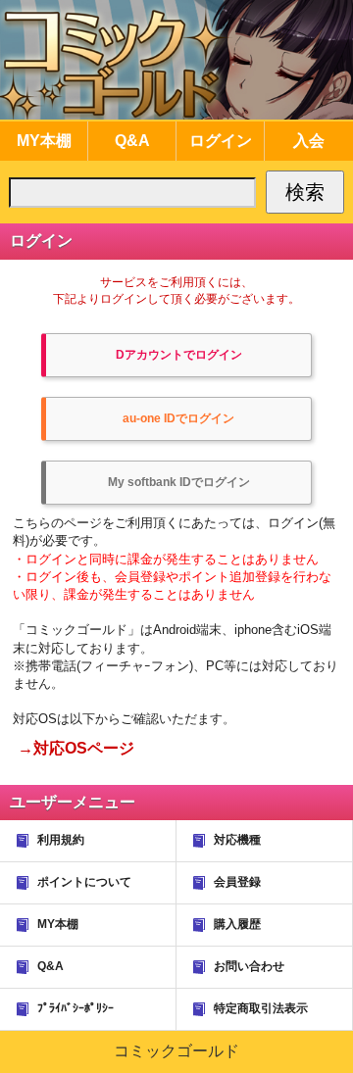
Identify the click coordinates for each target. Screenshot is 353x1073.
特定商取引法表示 (261, 1008)
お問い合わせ (249, 966)
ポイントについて (84, 882)
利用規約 (60, 840)
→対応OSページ (76, 748)
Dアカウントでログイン (179, 355)
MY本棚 (57, 924)
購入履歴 (237, 924)
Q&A (50, 966)
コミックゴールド (176, 1051)
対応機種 (237, 840)
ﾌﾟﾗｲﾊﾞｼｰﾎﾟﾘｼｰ (75, 1008)
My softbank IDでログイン (179, 482)
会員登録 (237, 882)
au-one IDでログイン (178, 418)
